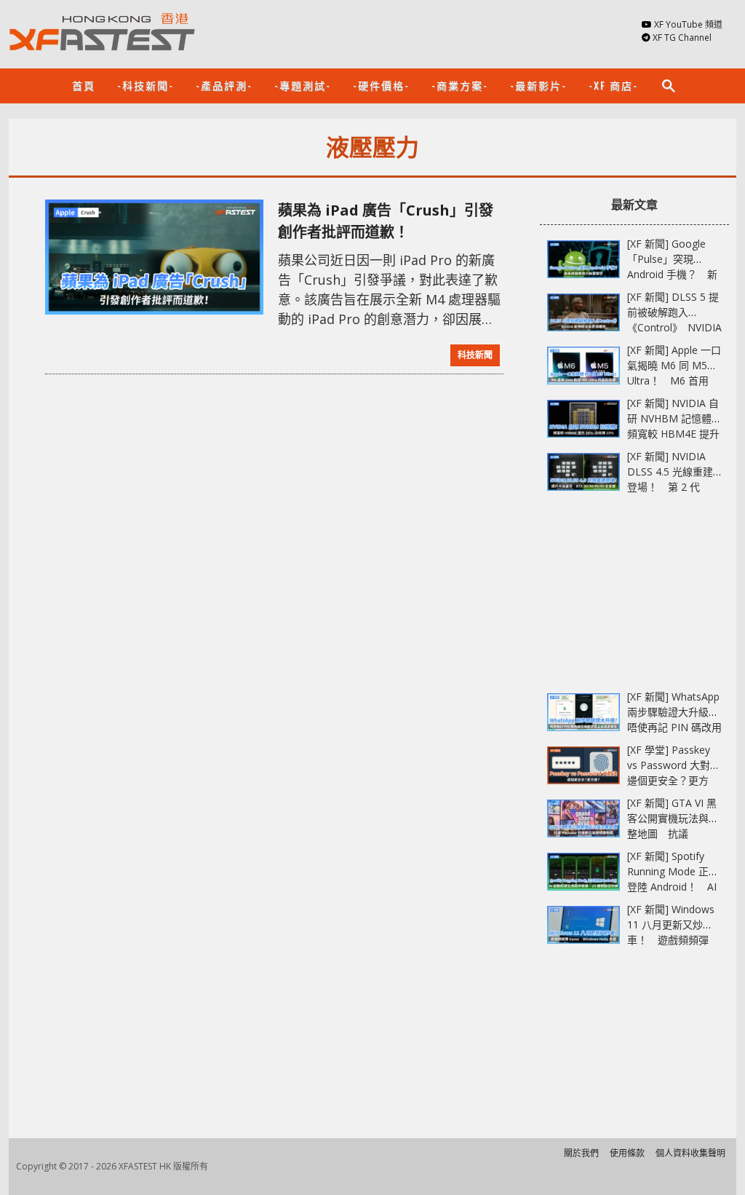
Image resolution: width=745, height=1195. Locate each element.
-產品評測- (224, 84)
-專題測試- (302, 84)
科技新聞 (475, 355)
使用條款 (627, 1153)
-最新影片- (538, 84)
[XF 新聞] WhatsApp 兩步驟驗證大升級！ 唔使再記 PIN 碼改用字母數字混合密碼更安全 (678, 727)
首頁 (83, 84)
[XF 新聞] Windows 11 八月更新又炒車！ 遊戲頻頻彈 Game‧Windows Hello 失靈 (670, 939)
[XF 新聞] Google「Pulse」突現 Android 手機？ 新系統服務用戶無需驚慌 (673, 274)
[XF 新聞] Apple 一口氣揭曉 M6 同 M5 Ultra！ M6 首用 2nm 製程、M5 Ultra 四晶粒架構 (674, 380)
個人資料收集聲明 (690, 1153)
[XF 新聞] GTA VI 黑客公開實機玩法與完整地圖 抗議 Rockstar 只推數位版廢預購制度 (673, 833)
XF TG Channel (682, 37)
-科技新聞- (145, 84)
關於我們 (581, 1153)
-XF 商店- (613, 84)
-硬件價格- (381, 84)
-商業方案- (459, 84)
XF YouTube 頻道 (688, 24)
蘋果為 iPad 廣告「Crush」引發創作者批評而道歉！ (385, 221)
